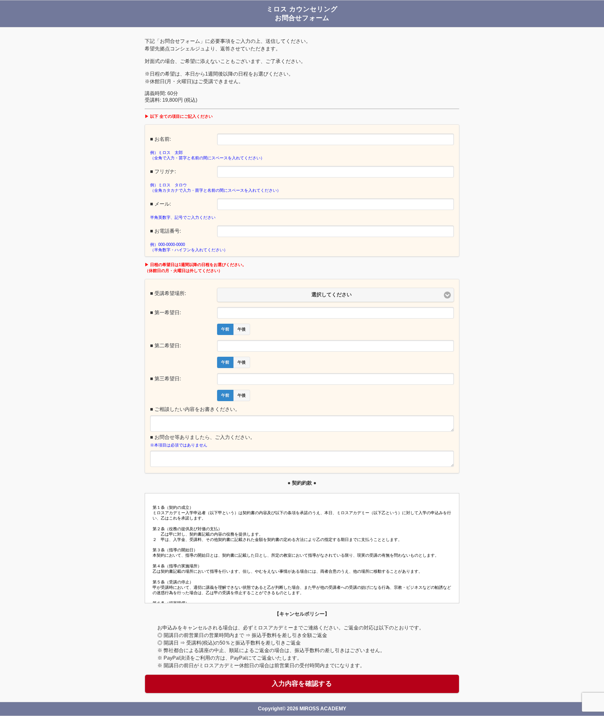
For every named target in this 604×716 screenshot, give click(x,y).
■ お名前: (160, 139)
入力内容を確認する (302, 683)
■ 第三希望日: (165, 378)
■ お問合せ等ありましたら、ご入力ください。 (202, 437)
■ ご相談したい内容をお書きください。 (195, 409)
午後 (242, 329)
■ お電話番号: (165, 231)
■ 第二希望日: (165, 345)
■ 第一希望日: (165, 312)
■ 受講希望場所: (168, 293)
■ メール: (160, 204)
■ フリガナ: (163, 171)
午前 (225, 329)
